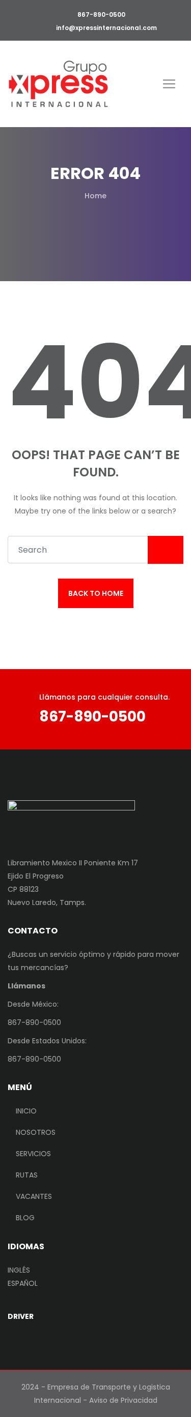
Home (95, 196)
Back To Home (95, 593)
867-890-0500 (100, 14)
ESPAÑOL (23, 1283)
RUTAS (27, 1175)
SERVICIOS (33, 1154)
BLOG (25, 1218)
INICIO (26, 1111)
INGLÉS (19, 1270)
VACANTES (34, 1196)
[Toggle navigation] (169, 84)
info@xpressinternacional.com (106, 27)
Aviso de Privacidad (123, 1400)
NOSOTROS (36, 1132)
